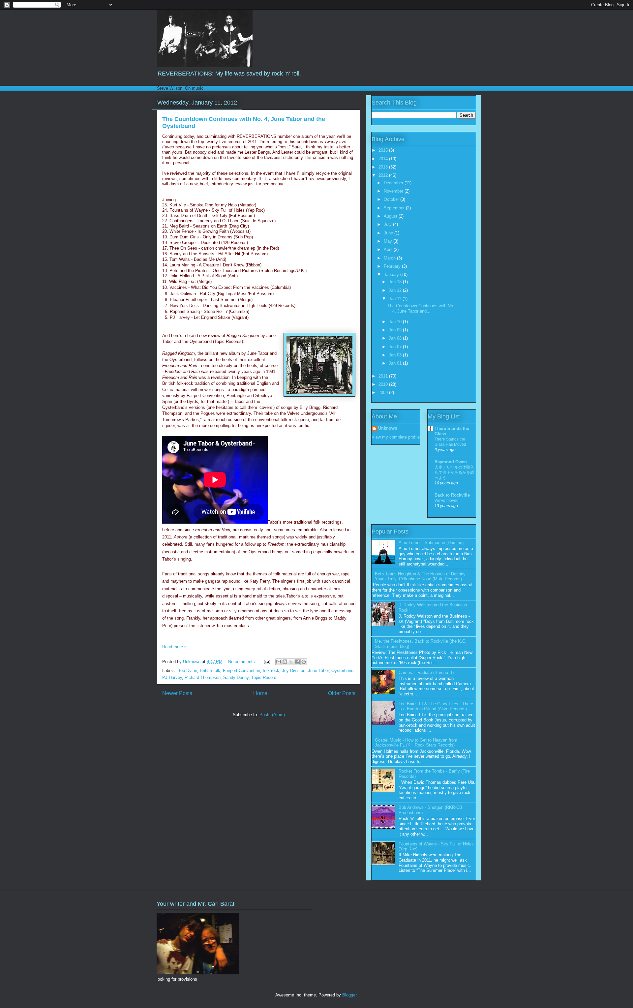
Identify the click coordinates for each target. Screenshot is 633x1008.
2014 (383, 158)
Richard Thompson (203, 677)
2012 (383, 175)
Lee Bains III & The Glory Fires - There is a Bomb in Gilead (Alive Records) (436, 706)
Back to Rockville (452, 495)
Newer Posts (177, 693)
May (388, 241)
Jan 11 (396, 298)
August (391, 216)
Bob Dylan (187, 670)
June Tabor (318, 670)
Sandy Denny (236, 677)
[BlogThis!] (285, 661)
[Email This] (278, 661)
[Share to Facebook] (297, 661)
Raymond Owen (451, 461)
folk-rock (271, 670)
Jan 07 (396, 346)
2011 (383, 376)
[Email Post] (266, 661)
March (390, 258)
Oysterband (342, 670)
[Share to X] (291, 661)
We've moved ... (449, 500)
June (389, 232)
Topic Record (263, 677)
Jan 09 (396, 329)
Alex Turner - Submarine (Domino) (431, 542)
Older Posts (341, 693)
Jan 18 (396, 281)
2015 (383, 150)
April (389, 249)
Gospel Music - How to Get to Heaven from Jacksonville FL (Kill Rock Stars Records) (416, 743)
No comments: (242, 661)
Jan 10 (396, 321)
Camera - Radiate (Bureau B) (426, 672)
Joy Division (293, 670)
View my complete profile (396, 437)
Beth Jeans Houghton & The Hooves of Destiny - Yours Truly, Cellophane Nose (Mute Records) (421, 576)
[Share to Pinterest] (303, 661)
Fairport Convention (241, 670)
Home (260, 693)
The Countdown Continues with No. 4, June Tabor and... (420, 308)
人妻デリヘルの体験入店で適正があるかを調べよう (454, 472)
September (395, 207)
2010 (383, 384)
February (393, 266)
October (392, 199)
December (394, 182)
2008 (383, 392)
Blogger (349, 995)
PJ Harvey (172, 677)
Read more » (174, 646)
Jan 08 (396, 338)
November (394, 191)
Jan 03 (396, 354)
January (392, 274)
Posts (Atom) (272, 714)
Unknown (387, 428)
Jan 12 (396, 290)
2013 (383, 167)
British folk (210, 670)
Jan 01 (396, 363)
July (388, 224)
